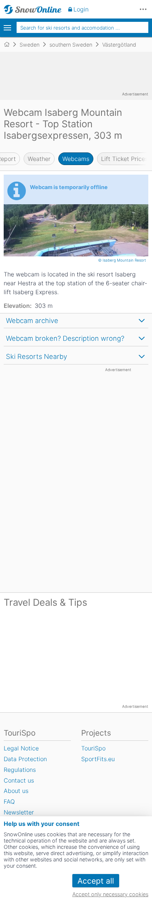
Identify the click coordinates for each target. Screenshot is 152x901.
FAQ (9, 801)
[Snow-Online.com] (33, 9)
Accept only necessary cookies (110, 894)
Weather (39, 158)
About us (16, 790)
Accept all (95, 880)
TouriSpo (93, 748)
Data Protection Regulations (25, 764)
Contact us (19, 780)
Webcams (75, 158)
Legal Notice (21, 748)
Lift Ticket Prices (124, 158)
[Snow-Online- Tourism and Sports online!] (10, 44)
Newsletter (19, 812)
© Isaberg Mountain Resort (122, 260)
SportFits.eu (98, 759)
